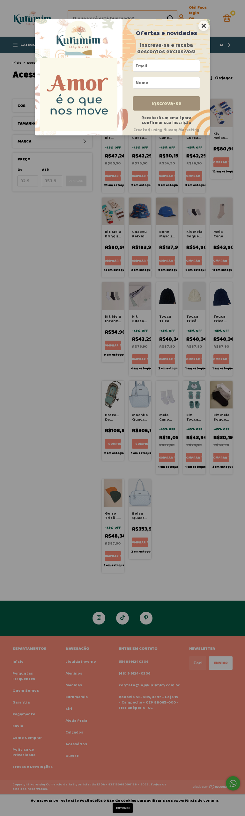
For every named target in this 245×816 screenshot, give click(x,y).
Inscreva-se (167, 103)
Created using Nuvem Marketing (166, 130)
